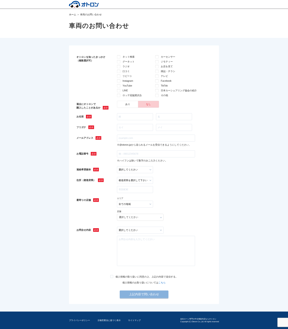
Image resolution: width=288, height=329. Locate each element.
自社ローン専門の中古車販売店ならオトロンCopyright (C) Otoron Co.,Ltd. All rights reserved (199, 320)
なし (148, 104)
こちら (162, 282)
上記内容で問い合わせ (144, 294)
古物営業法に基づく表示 (109, 320)
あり (127, 104)
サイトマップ (134, 320)
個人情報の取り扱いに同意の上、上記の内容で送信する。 (147, 276)
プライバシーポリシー (79, 320)
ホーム (72, 14)
